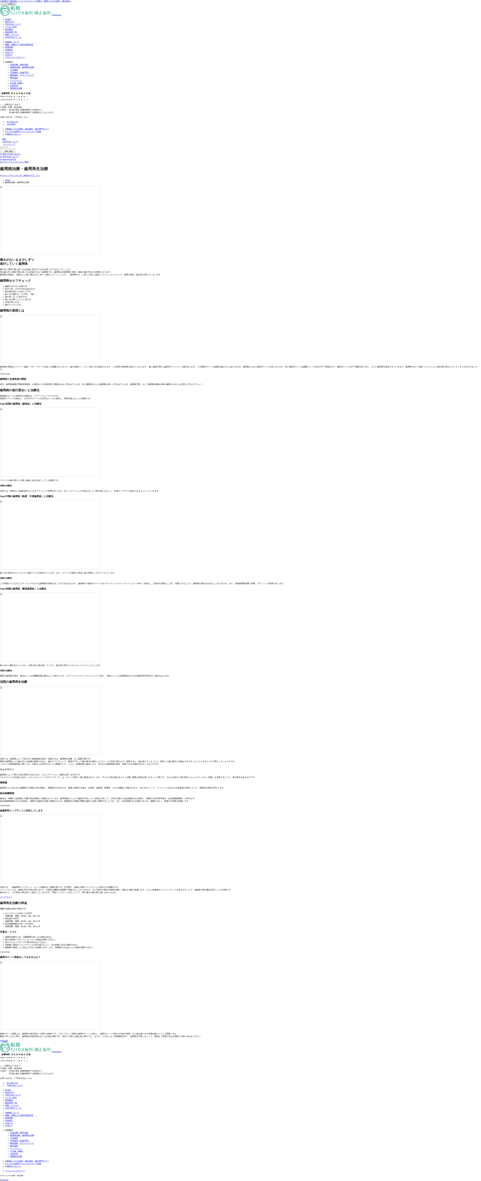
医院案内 (9, 29)
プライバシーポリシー (15, 57)
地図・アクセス (12, 35)
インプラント (16, 80)
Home (7, 180)
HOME (8, 19)
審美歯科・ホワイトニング (22, 75)
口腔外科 (14, 86)
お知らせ (9, 52)
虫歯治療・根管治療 (19, 65)
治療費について (12, 42)
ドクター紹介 (11, 27)
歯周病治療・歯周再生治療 (22, 67)
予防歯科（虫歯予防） (20, 72)
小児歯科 (14, 70)
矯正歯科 (14, 78)
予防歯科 (4, 1041)
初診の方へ (10, 22)
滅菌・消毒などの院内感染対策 (19, 45)
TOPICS (8, 55)
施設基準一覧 (11, 32)
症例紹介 (9, 50)
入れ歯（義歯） (17, 83)
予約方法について (13, 24)
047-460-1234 (12, 122)
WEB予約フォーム (13, 37)
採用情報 (9, 47)
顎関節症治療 (16, 88)
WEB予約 (11, 124)
